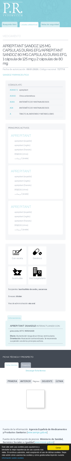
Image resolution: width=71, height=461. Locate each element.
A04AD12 (14, 90)
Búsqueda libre (10, 24)
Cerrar (58, 447)
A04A (12, 102)
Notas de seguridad (50, 24)
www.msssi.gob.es (44, 442)
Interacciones (14, 318)
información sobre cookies (13, 457)
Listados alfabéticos (29, 25)
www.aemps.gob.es (37, 432)
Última (59, 381)
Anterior (25, 381)
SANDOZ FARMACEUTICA (16, 75)
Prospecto (26, 365)
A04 (11, 108)
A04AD (13, 96)
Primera (12, 381)
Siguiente (47, 381)
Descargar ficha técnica (36, 371)
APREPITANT (21, 135)
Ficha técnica (11, 365)
